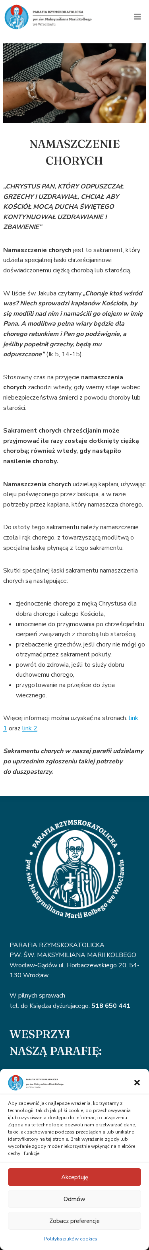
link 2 (29, 728)
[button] (137, 1083)
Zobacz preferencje (74, 1221)
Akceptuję (74, 1177)
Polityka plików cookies (70, 1239)
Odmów (74, 1199)
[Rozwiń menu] (137, 17)
